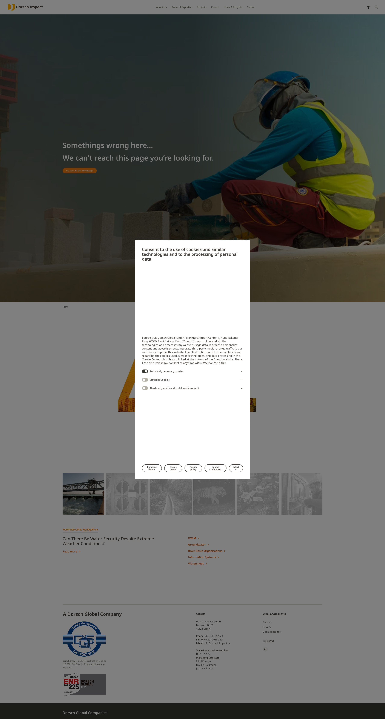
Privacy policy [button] (193, 468)
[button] (241, 371)
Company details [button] (152, 468)
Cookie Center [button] (173, 468)
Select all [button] (236, 468)
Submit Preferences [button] (215, 468)
